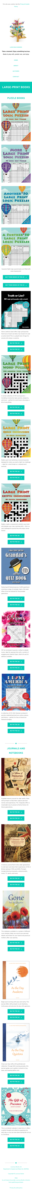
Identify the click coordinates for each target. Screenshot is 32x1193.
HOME (16, 60)
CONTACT (16, 76)
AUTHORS (16, 71)
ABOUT (16, 65)
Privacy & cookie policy (16, 1188)
